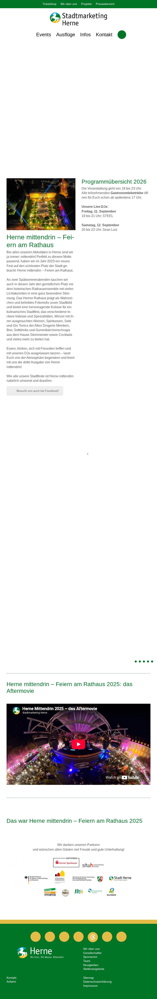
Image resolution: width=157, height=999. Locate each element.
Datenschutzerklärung (97, 981)
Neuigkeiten (91, 965)
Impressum (90, 985)
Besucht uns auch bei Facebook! (38, 390)
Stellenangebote (93, 969)
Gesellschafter (92, 953)
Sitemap (88, 977)
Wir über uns (69, 4)
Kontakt (104, 34)
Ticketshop (49, 4)
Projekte (86, 4)
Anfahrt (11, 981)
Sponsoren (90, 956)
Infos (85, 34)
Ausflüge (65, 34)
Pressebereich (105, 4)
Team (86, 961)
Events (43, 34)
